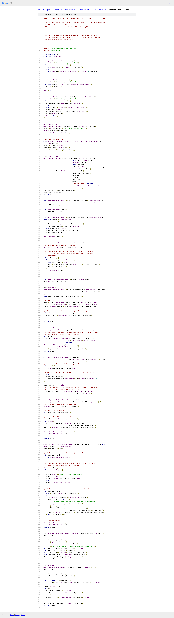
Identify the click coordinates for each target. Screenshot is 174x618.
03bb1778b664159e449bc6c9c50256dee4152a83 (69, 10)
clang (45, 10)
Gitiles (12, 615)
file (79, 15)
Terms (23, 615)
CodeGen (102, 10)
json (170, 615)
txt (165, 615)
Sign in (170, 3)
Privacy (17, 615)
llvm (39, 10)
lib (95, 10)
